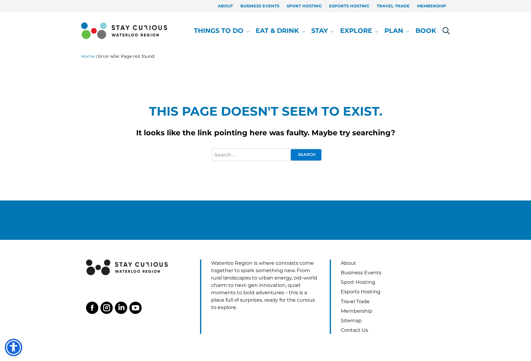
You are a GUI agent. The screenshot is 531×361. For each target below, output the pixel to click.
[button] (246, 30)
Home (87, 56)
